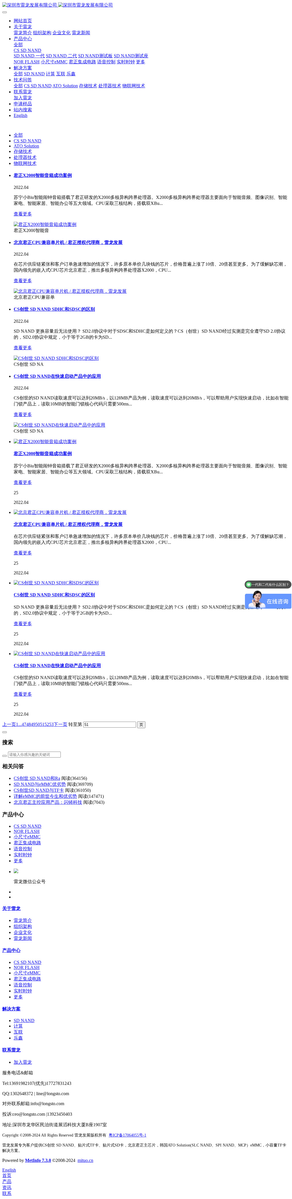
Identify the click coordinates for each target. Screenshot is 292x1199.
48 (28, 724)
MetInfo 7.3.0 (38, 1160)
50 (37, 724)
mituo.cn (85, 1160)
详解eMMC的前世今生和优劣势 (45, 796)
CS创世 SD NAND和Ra (37, 778)
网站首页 (23, 20)
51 (42, 724)
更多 (18, 860)
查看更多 (23, 213)
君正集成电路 (27, 842)
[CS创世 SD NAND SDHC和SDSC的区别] (56, 358)
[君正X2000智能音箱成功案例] (45, 224)
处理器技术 (25, 157)
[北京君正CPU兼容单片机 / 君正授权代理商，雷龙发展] (70, 291)
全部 (18, 44)
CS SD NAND (27, 140)
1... (19, 724)
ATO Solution (26, 146)
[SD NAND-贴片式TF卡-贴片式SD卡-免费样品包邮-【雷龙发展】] (146, 5)
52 (46, 724)
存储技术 (23, 151)
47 (24, 724)
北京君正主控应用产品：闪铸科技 (48, 802)
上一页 (9, 724)
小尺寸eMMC (27, 836)
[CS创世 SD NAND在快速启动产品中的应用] (59, 425)
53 (51, 724)
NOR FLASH (27, 831)
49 (33, 724)
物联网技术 (25, 163)
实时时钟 (23, 854)
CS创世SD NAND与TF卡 (39, 790)
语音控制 (23, 848)
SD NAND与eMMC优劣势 (40, 784)
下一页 (60, 724)
